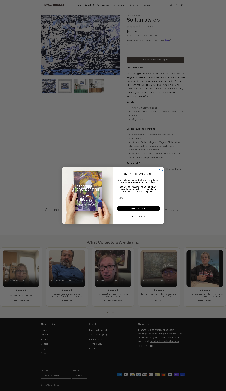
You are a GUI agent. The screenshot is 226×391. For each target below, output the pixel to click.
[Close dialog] (161, 169)
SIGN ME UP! (138, 208)
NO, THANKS (138, 216)
